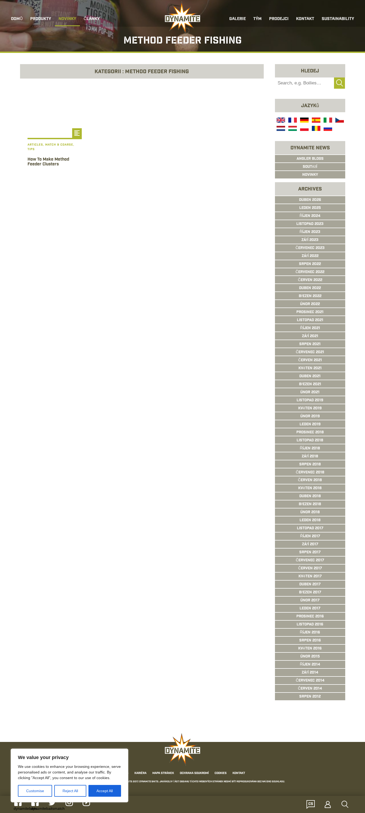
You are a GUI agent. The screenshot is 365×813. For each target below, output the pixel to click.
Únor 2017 (310, 600)
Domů (17, 19)
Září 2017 (310, 544)
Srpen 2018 (310, 464)
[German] (304, 120)
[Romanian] (315, 129)
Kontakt (305, 19)
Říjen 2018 (310, 448)
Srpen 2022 (310, 264)
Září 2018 (310, 456)
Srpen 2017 (310, 552)
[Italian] (327, 120)
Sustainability (338, 19)
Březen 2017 (310, 592)
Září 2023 (310, 240)
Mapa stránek (163, 773)
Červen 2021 (310, 360)
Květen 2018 (310, 488)
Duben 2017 (310, 584)
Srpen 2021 (310, 344)
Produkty (40, 19)
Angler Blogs (310, 159)
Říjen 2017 (310, 536)
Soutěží (310, 167)
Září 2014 (310, 672)
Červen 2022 (310, 280)
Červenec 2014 (310, 680)
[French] (292, 120)
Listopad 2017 (310, 528)
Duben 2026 (310, 200)
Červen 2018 (310, 480)
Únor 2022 (310, 304)
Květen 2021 (310, 368)
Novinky (67, 19)
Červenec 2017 (310, 560)
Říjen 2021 (310, 328)
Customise (35, 791)
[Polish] (304, 129)
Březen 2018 (310, 504)
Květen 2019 (310, 408)
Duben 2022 (310, 288)
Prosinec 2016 (310, 616)
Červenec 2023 (310, 248)
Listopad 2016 (310, 624)
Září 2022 (310, 256)
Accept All (104, 791)
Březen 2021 (310, 384)
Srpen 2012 (310, 696)
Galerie (237, 19)
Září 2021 (310, 336)
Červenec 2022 (310, 272)
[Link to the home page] (182, 17)
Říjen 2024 (310, 216)
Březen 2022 (310, 296)
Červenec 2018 (310, 472)
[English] (280, 120)
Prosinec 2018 (310, 432)
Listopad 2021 (310, 320)
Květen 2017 (310, 576)
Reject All (70, 791)
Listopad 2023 (310, 224)
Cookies (221, 773)
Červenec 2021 (310, 352)
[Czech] (339, 120)
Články (92, 19)
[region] (69, 775)
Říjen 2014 (310, 664)
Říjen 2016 (310, 632)
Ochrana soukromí (194, 773)
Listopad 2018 (310, 440)
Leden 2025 (310, 208)
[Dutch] (280, 129)
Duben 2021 (310, 376)
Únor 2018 (310, 512)
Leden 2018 (310, 520)
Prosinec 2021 (310, 312)
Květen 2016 (310, 648)
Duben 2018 (310, 496)
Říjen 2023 (310, 232)
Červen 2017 (310, 568)
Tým (257, 19)
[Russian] (327, 129)
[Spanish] (315, 120)
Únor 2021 (310, 392)
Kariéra (140, 773)
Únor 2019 (310, 416)
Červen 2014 (310, 688)
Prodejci (279, 19)
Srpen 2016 (310, 640)
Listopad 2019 (310, 400)
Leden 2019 (310, 424)
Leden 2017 (310, 608)
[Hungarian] (292, 129)
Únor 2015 (310, 656)
